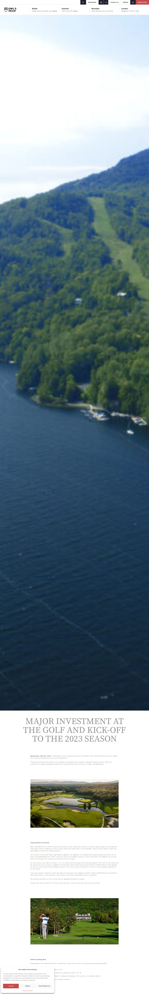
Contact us (114, 2)
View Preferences (44, 986)
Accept (11, 986)
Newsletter (92, 2)
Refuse (27, 986)
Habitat (125, 2)
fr (83, 2)
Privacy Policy (28, 990)
